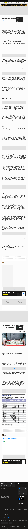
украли (16, 504)
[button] (27, 0)
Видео (19, 2)
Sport (25, 2)
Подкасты (16, 2)
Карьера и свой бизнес (5, 284)
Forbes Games (4, 2)
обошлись (15, 508)
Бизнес (15, 452)
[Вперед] (27, 236)
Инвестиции (16, 284)
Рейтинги (9, 2)
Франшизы (12, 2)
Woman (23, 2)
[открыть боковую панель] (23, 0)
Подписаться (5, 273)
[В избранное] (12, 284)
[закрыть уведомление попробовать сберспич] (22, 14)
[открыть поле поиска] (25, 0)
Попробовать (18, 17)
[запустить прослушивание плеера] (22, 12)
